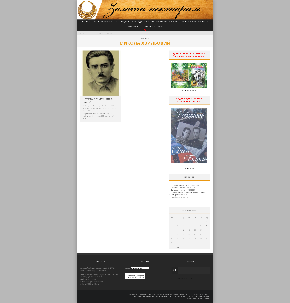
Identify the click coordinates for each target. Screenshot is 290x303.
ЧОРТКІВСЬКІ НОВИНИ (166, 21)
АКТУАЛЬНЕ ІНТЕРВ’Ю (177, 294)
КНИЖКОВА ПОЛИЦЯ (153, 296)
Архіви (127, 268)
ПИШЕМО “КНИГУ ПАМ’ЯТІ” (194, 298)
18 (177, 234)
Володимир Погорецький (94, 106)
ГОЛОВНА (131, 294)
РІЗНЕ (207, 298)
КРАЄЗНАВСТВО (135, 26)
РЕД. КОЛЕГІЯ (164, 294)
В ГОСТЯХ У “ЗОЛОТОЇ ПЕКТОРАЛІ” (197, 294)
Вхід (160, 26)
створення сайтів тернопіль (182, 278)
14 (195, 230)
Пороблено (175, 197)
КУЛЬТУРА (149, 21)
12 (183, 230)
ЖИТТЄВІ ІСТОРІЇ (139, 296)
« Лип (177, 247)
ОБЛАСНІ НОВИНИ (187, 21)
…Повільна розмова (178, 187)
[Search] (145, 30)
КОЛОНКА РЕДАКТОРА (143, 294)
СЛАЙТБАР (86, 110)
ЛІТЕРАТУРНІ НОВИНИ (103, 21)
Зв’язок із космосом (103, 33)
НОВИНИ (86, 21)
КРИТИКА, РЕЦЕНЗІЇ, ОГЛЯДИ (129, 21)
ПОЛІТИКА (203, 21)
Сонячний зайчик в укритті (181, 185)
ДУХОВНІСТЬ (150, 26)
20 (189, 234)
